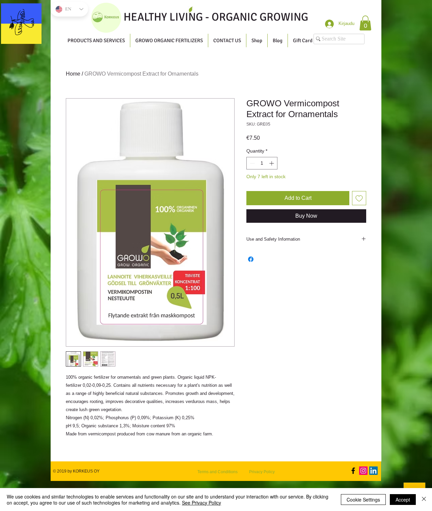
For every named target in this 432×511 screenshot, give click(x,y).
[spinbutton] (262, 163)
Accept (403, 499)
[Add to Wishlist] (359, 198)
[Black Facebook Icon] (353, 470)
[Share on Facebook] (251, 259)
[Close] (424, 499)
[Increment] (272, 163)
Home (73, 74)
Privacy (256, 471)
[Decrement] (251, 163)
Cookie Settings (363, 499)
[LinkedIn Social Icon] (373, 470)
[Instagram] (363, 470)
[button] (365, 23)
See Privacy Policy (201, 502)
